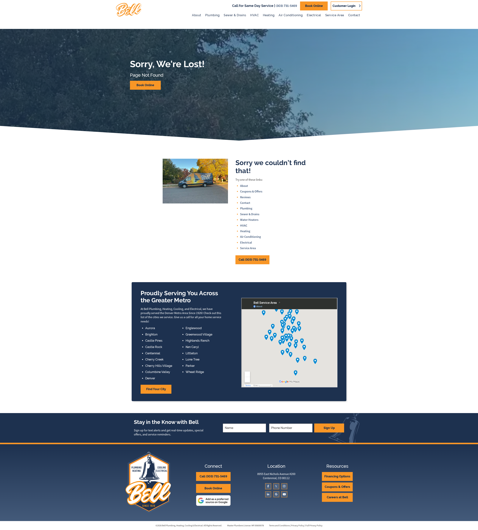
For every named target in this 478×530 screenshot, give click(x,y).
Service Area (334, 15)
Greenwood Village (199, 334)
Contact (354, 15)
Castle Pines (153, 340)
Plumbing (212, 15)
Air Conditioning (291, 15)
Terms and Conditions (279, 525)
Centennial (152, 353)
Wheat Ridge (195, 372)
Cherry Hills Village (158, 366)
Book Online (314, 6)
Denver (150, 378)
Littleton (192, 353)
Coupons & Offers (251, 191)
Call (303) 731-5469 (252, 259)
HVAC (254, 15)
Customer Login (344, 6)
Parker (190, 366)
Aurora (150, 328)
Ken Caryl (192, 347)
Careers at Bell (337, 497)
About (196, 15)
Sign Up (329, 428)
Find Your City (156, 389)
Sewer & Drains (235, 15)
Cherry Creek (154, 359)
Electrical (314, 15)
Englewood (194, 328)
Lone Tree (192, 359)
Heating (268, 15)
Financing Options (337, 476)
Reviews (245, 197)
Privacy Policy (297, 525)
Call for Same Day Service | (264, 6)
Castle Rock (153, 347)
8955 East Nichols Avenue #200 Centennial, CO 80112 (276, 476)
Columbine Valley (157, 372)
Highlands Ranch (197, 340)
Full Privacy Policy (313, 525)
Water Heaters (249, 220)
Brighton (151, 334)
